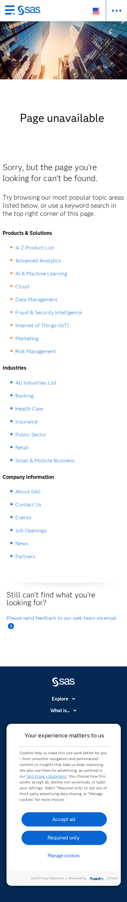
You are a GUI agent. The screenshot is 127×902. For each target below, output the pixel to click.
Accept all (64, 819)
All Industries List (36, 383)
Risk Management (35, 351)
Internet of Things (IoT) (42, 325)
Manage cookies (64, 856)
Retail (22, 448)
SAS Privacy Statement (46, 776)
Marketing (26, 338)
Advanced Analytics (38, 261)
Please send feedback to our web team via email (62, 618)
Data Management (36, 299)
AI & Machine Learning (41, 274)
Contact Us (28, 505)
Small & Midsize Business (45, 460)
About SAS (27, 492)
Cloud (22, 286)
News (21, 543)
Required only (64, 838)
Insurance (26, 422)
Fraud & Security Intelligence (48, 312)
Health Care (29, 409)
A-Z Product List (34, 248)
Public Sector (30, 435)
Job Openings (31, 530)
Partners (25, 556)
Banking (24, 396)
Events (23, 518)
